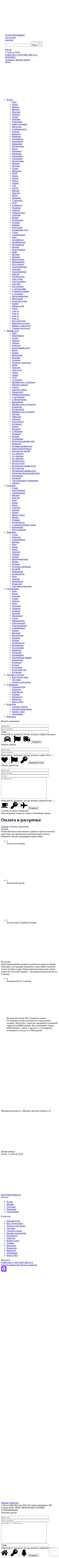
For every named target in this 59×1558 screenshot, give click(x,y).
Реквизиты (17, 697)
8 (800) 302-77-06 (13, 55)
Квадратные (17, 635)
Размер (15, 303)
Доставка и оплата (15, 675)
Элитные (16, 215)
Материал (16, 171)
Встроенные (18, 286)
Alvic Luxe (17, 370)
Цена (14, 603)
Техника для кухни (21, 328)
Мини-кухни (18, 306)
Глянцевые (17, 122)
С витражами (18, 397)
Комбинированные (21, 394)
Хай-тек (16, 274)
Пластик (16, 193)
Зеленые (16, 114)
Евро (14, 237)
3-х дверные (17, 456)
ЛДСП (15, 188)
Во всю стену (18, 463)
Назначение (17, 402)
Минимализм (18, 262)
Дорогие (16, 210)
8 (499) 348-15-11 (29, 55)
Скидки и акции (19, 707)
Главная (5, 826)
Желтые (15, 109)
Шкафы (10, 1204)
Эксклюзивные (19, 271)
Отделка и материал (21, 362)
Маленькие (17, 355)
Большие (16, 358)
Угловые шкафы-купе (22, 446)
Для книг (16, 419)
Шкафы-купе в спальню (23, 412)
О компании (12, 684)
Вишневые (17, 144)
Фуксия (15, 131)
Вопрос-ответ (18, 711)
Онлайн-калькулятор (22, 709)
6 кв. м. (15, 316)
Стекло (15, 387)
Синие (15, 168)
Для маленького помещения (25, 480)
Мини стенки (18, 515)
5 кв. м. (15, 313)
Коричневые (18, 335)
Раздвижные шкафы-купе (24, 471)
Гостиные (11, 485)
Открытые (17, 652)
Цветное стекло (19, 389)
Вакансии (16, 699)
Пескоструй (17, 392)
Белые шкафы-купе (21, 348)
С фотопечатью (19, 399)
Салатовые (17, 158)
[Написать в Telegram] (29, 1309)
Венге (15, 149)
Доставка (16, 680)
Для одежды (17, 421)
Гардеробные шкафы (22, 657)
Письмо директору (10, 1503)
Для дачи (16, 284)
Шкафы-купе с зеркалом (23, 382)
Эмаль (15, 176)
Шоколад (16, 134)
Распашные (17, 476)
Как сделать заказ (20, 677)
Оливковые (17, 139)
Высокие (16, 429)
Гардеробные (13, 589)
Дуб (14, 185)
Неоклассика (18, 259)
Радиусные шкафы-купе (23, 441)
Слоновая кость (19, 129)
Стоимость (17, 205)
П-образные (17, 220)
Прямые (16, 225)
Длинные (16, 434)
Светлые (16, 345)
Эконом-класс (18, 213)
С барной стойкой (20, 291)
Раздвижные (18, 655)
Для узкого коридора (21, 586)
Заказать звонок (8, 1265)
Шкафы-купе (13, 330)
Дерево (15, 183)
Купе (14, 576)
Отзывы (16, 694)
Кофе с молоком (19, 124)
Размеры (16, 611)
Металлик (16, 126)
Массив (15, 190)
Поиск (34, 45)
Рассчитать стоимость (26, 1265)
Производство (18, 687)
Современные (18, 235)
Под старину (18, 264)
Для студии (17, 279)
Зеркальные (17, 571)
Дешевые (16, 208)
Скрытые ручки (19, 301)
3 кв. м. (15, 311)
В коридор (17, 407)
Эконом (15, 483)
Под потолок (18, 468)
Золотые (16, 166)
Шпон (15, 195)
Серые (15, 117)
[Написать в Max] (4, 1271)
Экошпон (16, 198)
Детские (16, 414)
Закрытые (16, 650)
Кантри (15, 247)
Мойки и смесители (21, 326)
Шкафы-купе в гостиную (24, 404)
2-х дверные (17, 453)
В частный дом (19, 670)
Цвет (14, 102)
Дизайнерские (18, 242)
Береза (15, 181)
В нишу (15, 665)
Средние (16, 360)
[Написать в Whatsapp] (29, 1347)
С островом (17, 294)
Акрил (15, 178)
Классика (16, 537)
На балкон (17, 424)
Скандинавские (19, 267)
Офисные (16, 417)
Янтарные (17, 154)
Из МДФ (16, 569)
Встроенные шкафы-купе (24, 466)
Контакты (11, 716)
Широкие (16, 444)
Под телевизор (19, 530)
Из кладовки (18, 648)
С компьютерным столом (24, 525)
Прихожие (11, 532)
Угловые (16, 222)
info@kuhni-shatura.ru (11, 1195)
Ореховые (16, 151)
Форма (15, 217)
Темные (15, 340)
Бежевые (16, 119)
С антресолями (19, 289)
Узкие (15, 308)
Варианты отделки (21, 323)
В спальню (17, 667)
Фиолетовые (18, 161)
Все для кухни (19, 321)
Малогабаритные (20, 296)
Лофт (14, 252)
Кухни (10, 99)
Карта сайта (17, 702)
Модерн (15, 254)
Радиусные (17, 227)
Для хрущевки (19, 281)
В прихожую (18, 409)
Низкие (15, 436)
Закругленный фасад (21, 448)
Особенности (18, 276)
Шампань (16, 136)
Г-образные (17, 431)
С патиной (17, 200)
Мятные (16, 163)
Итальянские (18, 244)
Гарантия (16, 689)
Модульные (17, 299)
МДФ (14, 173)
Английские (18, 240)
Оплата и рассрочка (21, 682)
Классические (18, 249)
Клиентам (11, 704)
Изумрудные (18, 146)
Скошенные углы (20, 230)
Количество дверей (21, 451)
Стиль (15, 232)
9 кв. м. (15, 318)
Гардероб (16, 478)
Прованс (16, 257)
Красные (16, 112)
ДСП (14, 203)
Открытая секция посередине (26, 473)
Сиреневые (17, 156)
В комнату (17, 662)
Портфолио (17, 692)
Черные (15, 107)
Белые (15, 104)
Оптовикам (17, 714)
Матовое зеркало (20, 385)
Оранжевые (17, 141)
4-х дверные (17, 458)
